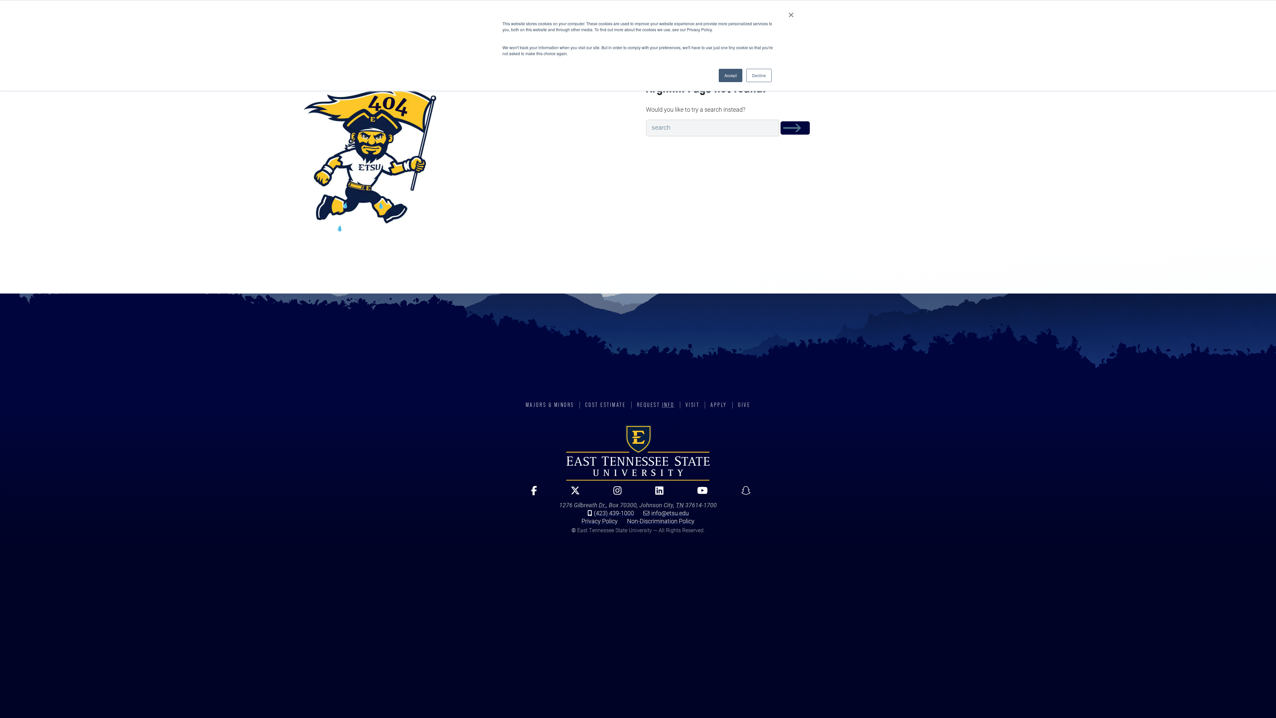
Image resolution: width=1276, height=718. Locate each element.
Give (744, 405)
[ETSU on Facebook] (531, 493)
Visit (693, 405)
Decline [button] (759, 75)
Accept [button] (730, 75)
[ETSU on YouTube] (700, 493)
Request (656, 405)
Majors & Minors (550, 405)
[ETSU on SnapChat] (743, 493)
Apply (718, 405)
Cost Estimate (605, 405)
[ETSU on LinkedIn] (657, 493)
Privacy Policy (600, 521)
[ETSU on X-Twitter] (572, 493)
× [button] (791, 13)
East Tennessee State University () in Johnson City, (638, 453)
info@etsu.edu (670, 513)
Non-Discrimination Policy (660, 521)
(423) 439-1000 (614, 513)
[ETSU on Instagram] (615, 493)
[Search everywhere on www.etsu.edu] (795, 128)
